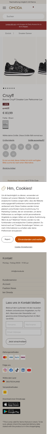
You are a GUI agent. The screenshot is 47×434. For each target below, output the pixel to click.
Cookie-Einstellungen (23, 247)
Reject (7, 239)
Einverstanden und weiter (30, 239)
